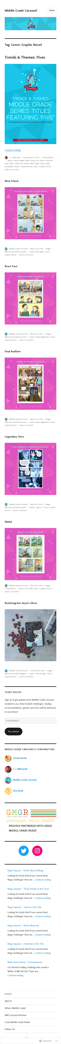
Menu (52, 10)
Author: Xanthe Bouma (23, 167)
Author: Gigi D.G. (36, 507)
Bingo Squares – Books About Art (23, 925)
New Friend (11, 181)
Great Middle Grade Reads (17, 1022)
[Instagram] (37, 851)
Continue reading (13, 150)
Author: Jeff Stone (16, 164)
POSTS (8, 994)
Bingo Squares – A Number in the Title (26, 944)
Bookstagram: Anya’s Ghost (21, 603)
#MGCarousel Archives (16, 1015)
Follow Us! (10, 1029)
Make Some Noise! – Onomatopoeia (25, 962)
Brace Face (11, 266)
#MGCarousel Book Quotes (16, 252)
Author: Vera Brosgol (37, 674)
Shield (8, 521)
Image (48, 249)
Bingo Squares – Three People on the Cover (28, 889)
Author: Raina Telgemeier (39, 337)
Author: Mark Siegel (31, 164)
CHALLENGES (47, 158)
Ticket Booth (13, 692)
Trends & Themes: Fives (25, 57)
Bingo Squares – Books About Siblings (26, 870)
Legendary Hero (14, 436)
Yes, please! (13, 731)
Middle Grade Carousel (21, 10)
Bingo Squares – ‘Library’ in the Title (24, 907)
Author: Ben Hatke (37, 252)
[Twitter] (24, 851)
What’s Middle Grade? (15, 1008)
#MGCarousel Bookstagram (16, 674)
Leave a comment (12, 170)
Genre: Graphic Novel (42, 167)
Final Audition (13, 351)
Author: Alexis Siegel (16, 161)
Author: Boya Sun (32, 161)
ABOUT (8, 1001)
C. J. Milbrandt (14, 158)
